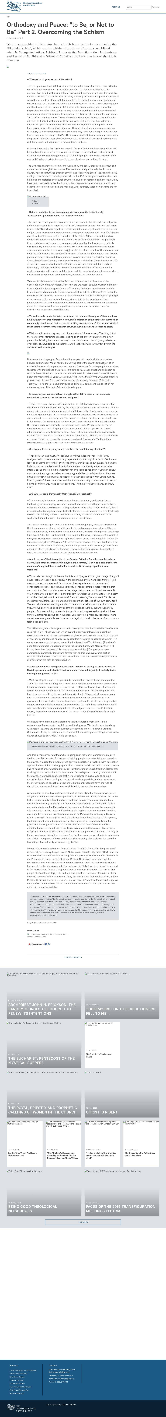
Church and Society (17, 1377)
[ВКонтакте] (46, 944)
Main (8, 16)
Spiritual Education (17, 1393)
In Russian (155, 7)
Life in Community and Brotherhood (23, 1370)
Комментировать (73, 957)
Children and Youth (17, 1380)
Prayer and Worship (17, 1383)
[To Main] (26, 6)
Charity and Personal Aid (19, 1390)
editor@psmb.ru (66, 1375)
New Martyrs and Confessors (20, 1387)
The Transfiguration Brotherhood (26, 1408)
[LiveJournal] (49, 944)
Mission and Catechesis (18, 1374)
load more (83, 1222)
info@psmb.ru (64, 1372)
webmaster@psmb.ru (66, 1379)
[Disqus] (83, 1260)
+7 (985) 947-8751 (61, 1382)
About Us (116, 7)
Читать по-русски (36, 73)
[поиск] (153, 7)
